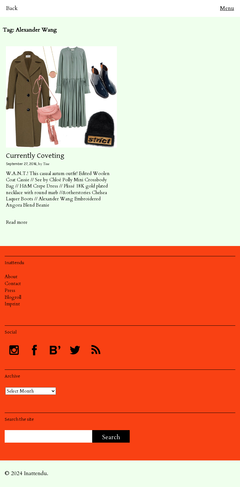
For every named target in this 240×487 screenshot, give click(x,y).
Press (10, 290)
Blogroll (13, 297)
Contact (13, 283)
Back (12, 8)
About (11, 277)
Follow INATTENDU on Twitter (75, 350)
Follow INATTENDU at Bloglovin (54, 350)
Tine (46, 164)
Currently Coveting (35, 155)
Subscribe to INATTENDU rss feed (95, 350)
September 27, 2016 (21, 164)
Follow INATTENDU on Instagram (14, 350)
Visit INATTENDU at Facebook (34, 350)
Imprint (12, 304)
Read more (17, 222)
